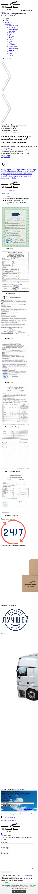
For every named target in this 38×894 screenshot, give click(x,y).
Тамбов (11, 39)
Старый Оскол (13, 29)
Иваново (11, 32)
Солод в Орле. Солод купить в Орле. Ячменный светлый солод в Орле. (18, 174)
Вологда (11, 50)
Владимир (12, 31)
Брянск (11, 53)
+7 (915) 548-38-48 (8, 15)
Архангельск (13, 46)
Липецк (11, 36)
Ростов (11, 55)
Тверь (10, 41)
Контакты (8, 22)
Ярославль (12, 44)
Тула (10, 43)
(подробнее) (33, 885)
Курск (11, 34)
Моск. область (13, 25)
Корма (7, 19)
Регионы (8, 24)
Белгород (12, 27)
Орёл (10, 38)
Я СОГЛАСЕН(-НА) (19, 891)
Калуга (11, 51)
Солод (7, 20)
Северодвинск (13, 48)
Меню (8, 58)
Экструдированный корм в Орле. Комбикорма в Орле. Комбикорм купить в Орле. (19, 171)
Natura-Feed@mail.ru (9, 820)
